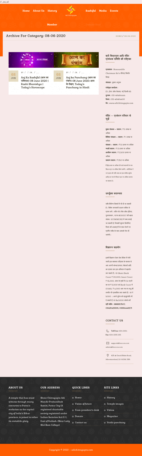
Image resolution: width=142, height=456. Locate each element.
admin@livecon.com (114, 347)
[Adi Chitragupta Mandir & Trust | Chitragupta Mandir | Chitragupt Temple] (71, 11)
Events (114, 10)
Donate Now (93, 24)
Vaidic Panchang (116, 422)
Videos (110, 410)
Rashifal (91, 10)
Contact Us (81, 422)
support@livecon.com (120, 343)
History (111, 397)
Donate (79, 416)
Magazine (112, 416)
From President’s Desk (87, 410)
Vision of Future (83, 403)
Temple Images (115, 403)
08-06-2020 (130, 36)
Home (26, 10)
